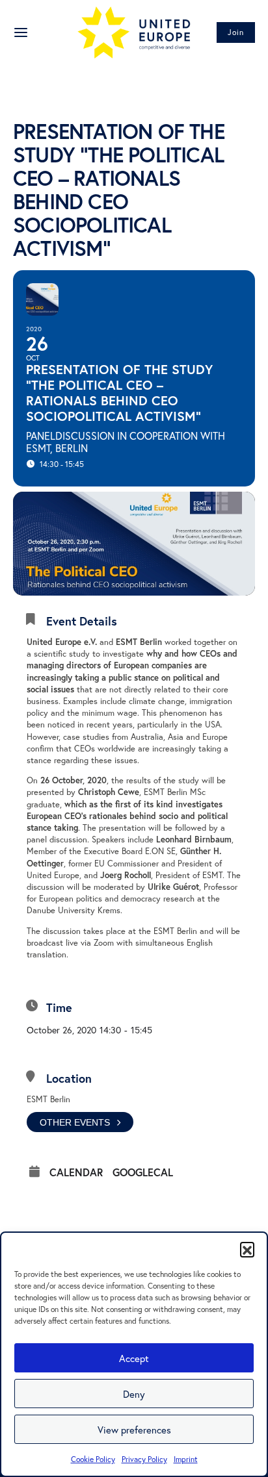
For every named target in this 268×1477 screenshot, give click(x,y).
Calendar (76, 1172)
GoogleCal (143, 1172)
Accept (134, 1358)
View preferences (134, 1429)
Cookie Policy (93, 1459)
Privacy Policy (144, 1459)
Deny (134, 1393)
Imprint (186, 1459)
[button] (247, 1249)
